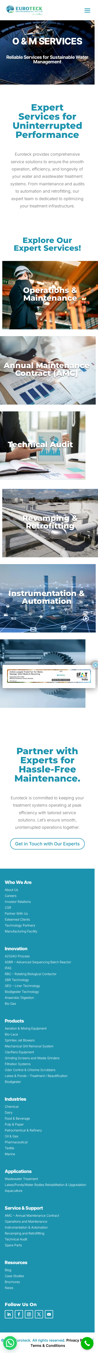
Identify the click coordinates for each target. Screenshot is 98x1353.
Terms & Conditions (48, 1345)
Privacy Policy (78, 1340)
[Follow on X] (39, 1314)
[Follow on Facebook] (19, 1314)
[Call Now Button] (87, 1343)
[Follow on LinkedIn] (9, 1314)
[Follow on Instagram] (29, 1314)
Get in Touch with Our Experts (47, 844)
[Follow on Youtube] (49, 1314)
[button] (10, 1343)
